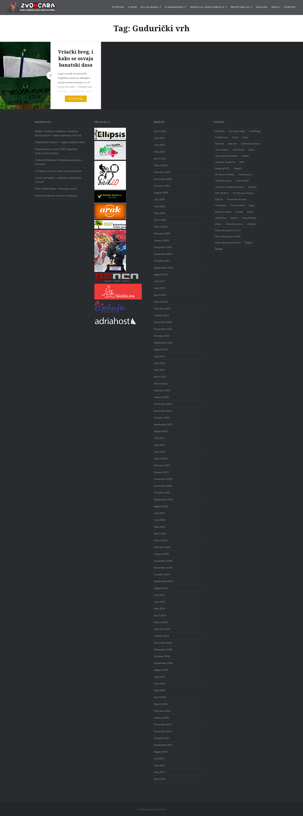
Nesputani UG (240, 7)
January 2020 (161, 553)
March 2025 (161, 165)
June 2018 (159, 683)
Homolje (219, 143)
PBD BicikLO (222, 193)
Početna (118, 7)
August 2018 (161, 669)
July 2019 (159, 594)
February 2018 (162, 710)
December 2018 (163, 642)
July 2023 (159, 281)
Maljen (245, 155)
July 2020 (159, 512)
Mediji (276, 7)
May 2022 (159, 369)
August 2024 (161, 192)
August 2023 (161, 274)
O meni (132, 7)
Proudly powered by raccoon (151, 809)
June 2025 (159, 144)
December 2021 (163, 403)
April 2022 (160, 376)
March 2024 (161, 226)
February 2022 (162, 390)
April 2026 (160, 131)
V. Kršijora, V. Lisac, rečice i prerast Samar (58, 170)
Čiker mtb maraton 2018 (228, 236)
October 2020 (162, 492)
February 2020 (162, 547)
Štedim (248, 242)
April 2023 (160, 294)
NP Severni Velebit (225, 174)
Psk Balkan (220, 205)
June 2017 (159, 765)
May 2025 (159, 151)
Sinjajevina (220, 217)
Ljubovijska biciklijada (226, 155)
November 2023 (163, 253)
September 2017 (163, 744)
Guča (245, 137)
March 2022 (161, 383)
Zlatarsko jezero (234, 224)
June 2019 (159, 601)
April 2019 (160, 615)
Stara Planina (249, 217)
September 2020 (163, 499)
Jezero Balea (221, 149)
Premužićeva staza (237, 199)
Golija (235, 137)
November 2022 (163, 328)
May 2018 (159, 690)
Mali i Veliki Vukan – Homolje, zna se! (56, 188)
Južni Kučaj (238, 149)
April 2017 (160, 778)
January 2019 (161, 635)
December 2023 (163, 247)
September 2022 (163, 342)
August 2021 (161, 431)
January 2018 (161, 717)
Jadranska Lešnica (250, 143)
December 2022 (163, 321)
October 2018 (162, 656)
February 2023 (162, 308)
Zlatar (218, 224)
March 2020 (161, 540)
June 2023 (159, 287)
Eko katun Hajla (237, 131)
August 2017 (161, 751)
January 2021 (161, 472)
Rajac (252, 205)
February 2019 (162, 628)
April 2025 (160, 158)
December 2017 (163, 724)
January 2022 (161, 397)
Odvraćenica (245, 174)
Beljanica (220, 131)
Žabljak (219, 248)
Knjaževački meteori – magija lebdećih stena (60, 142)
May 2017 (159, 772)
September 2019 (163, 581)
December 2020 (163, 478)
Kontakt (290, 7)
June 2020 (159, 519)
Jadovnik (232, 143)
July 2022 (159, 356)
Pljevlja (219, 199)
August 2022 (161, 349)
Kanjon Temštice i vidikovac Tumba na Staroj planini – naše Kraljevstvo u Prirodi (58, 133)
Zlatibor (251, 224)
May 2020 (159, 526)
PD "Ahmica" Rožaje (243, 193)
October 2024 (162, 185)
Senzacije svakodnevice (207, 7)
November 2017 (163, 731)
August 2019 (161, 588)
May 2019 (159, 608)
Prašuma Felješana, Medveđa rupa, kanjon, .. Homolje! (59, 161)
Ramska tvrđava (223, 211)
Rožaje (239, 211)
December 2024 (163, 178)
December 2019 (163, 560)
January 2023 (161, 315)
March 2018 (161, 703)
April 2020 (160, 533)
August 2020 (161, 506)
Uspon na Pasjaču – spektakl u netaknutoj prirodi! (58, 179)
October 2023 (162, 260)
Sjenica (234, 217)
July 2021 (159, 437)
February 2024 (162, 233)
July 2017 (159, 758)
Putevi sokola (237, 205)
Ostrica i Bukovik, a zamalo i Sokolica (56, 195)
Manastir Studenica (225, 162)
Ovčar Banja (242, 180)
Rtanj (250, 211)
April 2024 (160, 219)
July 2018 (159, 676)
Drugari (262, 7)
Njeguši (238, 168)
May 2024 (159, 212)
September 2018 (163, 662)
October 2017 (162, 738)
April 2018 (160, 697)
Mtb (241, 162)
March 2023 (161, 301)
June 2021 (159, 444)
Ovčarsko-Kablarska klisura (229, 186)
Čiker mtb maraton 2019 (228, 242)
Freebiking (254, 131)
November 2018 (163, 649)
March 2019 (161, 622)
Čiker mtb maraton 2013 (228, 230)
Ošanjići (252, 186)
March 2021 (161, 458)
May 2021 (159, 451)
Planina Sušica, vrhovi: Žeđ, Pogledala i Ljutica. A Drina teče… (56, 151)
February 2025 (162, 171)
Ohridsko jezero (223, 180)
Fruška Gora (221, 137)
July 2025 (159, 137)
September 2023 (163, 267)
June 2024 (159, 206)
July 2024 (159, 199)
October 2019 (162, 574)
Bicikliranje (150, 7)
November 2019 (163, 567)
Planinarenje (174, 7)
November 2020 (163, 485)
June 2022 (159, 362)
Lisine (251, 149)
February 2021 (162, 465)
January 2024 (161, 240)
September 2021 (163, 424)
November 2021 (163, 410)
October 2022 (162, 335)
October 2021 (162, 417)
